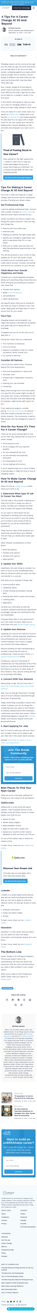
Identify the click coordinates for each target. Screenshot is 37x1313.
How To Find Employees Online (12, 1276)
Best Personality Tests (9, 1289)
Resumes (4, 1237)
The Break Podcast (26, 1036)
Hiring (3, 1253)
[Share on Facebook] (7, 1000)
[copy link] (21, 1005)
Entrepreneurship (7, 1250)
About (3, 1214)
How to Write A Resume (9, 1292)
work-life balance (15, 293)
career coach (27, 212)
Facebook (23, 1217)
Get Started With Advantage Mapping (18, 177)
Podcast (4, 1256)
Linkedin (23, 1220)
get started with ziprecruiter (15, 881)
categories (5, 1217)
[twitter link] (8, 1301)
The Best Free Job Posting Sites (12, 1273)
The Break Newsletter (28, 1227)
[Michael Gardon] (4, 29)
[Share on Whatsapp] (24, 1000)
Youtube (23, 1223)
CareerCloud (10, 1305)
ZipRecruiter (14, 114)
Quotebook (8, 1077)
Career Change (7, 988)
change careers (21, 486)
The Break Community (15, 411)
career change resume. (26, 624)
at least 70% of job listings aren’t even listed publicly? (17, 686)
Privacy (3, 1223)
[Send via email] (15, 1005)
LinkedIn (31, 716)
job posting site (13, 117)
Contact (4, 1220)
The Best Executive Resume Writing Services (17, 1279)
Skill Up (4, 1246)
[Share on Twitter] (13, 1000)
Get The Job (5, 1240)
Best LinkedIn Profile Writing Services (14, 1283)
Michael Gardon (14, 28)
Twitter (22, 1214)
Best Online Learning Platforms (12, 1286)
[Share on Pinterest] (18, 1000)
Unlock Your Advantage (21, 8)
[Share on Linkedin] (30, 1000)
